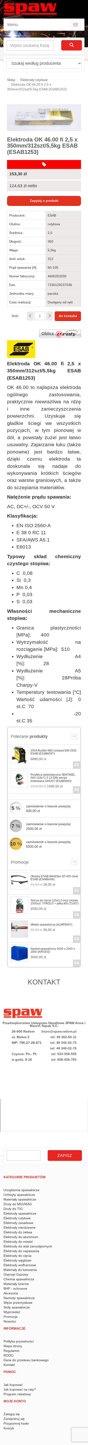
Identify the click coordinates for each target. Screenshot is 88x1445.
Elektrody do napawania (21, 1251)
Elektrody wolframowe (20, 1265)
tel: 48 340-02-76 (63, 1048)
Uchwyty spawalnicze (19, 1195)
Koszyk (9, 1428)
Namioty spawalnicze (19, 1298)
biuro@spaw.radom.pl (59, 1031)
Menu (12, 24)
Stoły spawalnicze (17, 1307)
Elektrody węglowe (17, 1260)
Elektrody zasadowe (18, 1223)
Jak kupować (13, 1385)
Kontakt (9, 1365)
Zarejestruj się (14, 1419)
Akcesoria (11, 1293)
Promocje (11, 1317)
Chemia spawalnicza (19, 1279)
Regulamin (11, 1351)
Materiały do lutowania (20, 1270)
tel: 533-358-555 (64, 1054)
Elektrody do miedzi (18, 1241)
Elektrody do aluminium (21, 1237)
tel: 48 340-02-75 (63, 1043)
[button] (74, 736)
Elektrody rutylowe (34, 80)
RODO (8, 1355)
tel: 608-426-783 (64, 1059)
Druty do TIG (13, 1209)
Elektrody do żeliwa (18, 1232)
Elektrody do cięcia (17, 1256)
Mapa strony (13, 1346)
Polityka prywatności (19, 1341)
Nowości (10, 1321)
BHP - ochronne (15, 1288)
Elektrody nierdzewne (19, 1227)
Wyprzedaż (12, 1312)
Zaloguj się (12, 1414)
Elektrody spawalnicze (20, 1213)
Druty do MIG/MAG (18, 1204)
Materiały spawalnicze (20, 1199)
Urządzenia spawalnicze (21, 1190)
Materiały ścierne (16, 1284)
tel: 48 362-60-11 (63, 1037)
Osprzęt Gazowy (16, 1274)
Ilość (15, 316)
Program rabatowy (17, 1394)
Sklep (11, 80)
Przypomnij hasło (16, 1423)
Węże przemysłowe (18, 1302)
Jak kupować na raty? (20, 1389)
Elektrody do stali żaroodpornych (28, 1246)
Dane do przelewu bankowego (26, 1360)
